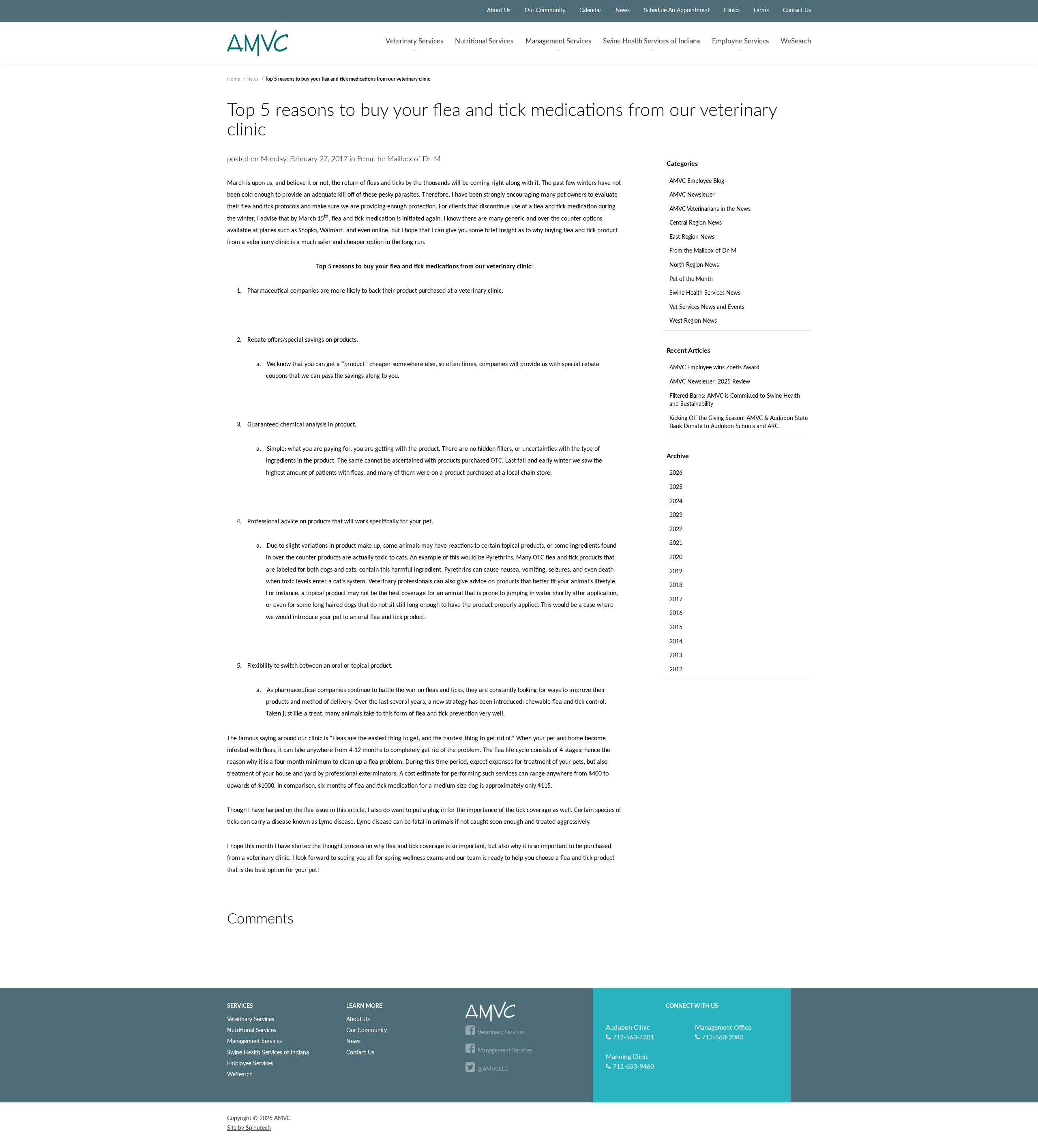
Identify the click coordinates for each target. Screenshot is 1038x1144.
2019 (675, 571)
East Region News (691, 237)
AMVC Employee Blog (696, 181)
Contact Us (797, 10)
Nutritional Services (251, 1030)
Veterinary (414, 41)
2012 (675, 670)
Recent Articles (688, 350)
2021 (675, 543)
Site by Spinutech (249, 1128)
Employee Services (250, 1063)
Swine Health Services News (704, 293)
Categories (682, 164)
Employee (740, 41)
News (623, 10)
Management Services (254, 1041)
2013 (675, 655)
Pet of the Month (691, 279)
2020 (675, 557)
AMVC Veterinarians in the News (710, 209)
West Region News (693, 321)
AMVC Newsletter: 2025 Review (709, 382)
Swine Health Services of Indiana (268, 1053)
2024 (675, 501)
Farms (761, 10)
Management (558, 41)
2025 (675, 487)
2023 (675, 515)
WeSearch (796, 41)
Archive (678, 456)
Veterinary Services (250, 1019)
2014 (675, 642)
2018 (675, 585)
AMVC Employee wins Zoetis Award (714, 368)
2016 (675, 613)
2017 (675, 599)
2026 (675, 473)
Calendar (590, 10)
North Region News (694, 265)
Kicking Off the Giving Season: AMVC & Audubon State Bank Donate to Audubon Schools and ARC (738, 423)
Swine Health (651, 41)
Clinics (732, 10)
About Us (498, 10)
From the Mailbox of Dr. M (702, 251)
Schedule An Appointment (677, 10)
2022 (675, 529)
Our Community (545, 10)
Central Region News (695, 223)
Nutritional (484, 41)
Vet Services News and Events (706, 307)
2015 (675, 627)
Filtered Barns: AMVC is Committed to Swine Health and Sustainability (734, 400)
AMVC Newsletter (691, 195)
